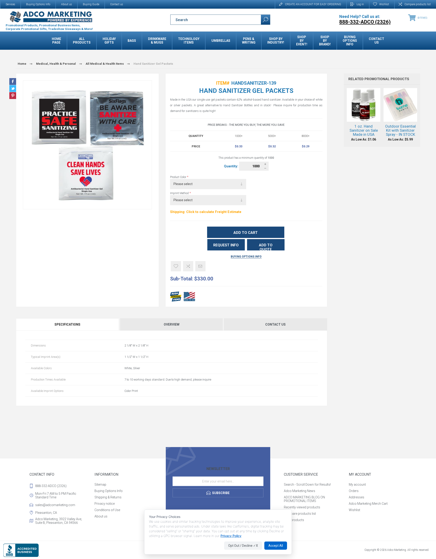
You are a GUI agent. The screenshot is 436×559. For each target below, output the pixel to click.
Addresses (356, 497)
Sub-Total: (181, 279)
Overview (171, 324)
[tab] (68, 324)
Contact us (116, 4)
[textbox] (212, 19)
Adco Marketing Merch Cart (368, 503)
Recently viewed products (302, 507)
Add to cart (245, 232)
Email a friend (200, 266)
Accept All (275, 545)
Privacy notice (104, 503)
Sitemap (100, 484)
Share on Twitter (12, 88)
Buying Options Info (38, 4)
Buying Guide (91, 4)
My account (357, 484)
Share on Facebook (12, 81)
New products (294, 520)
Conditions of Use (107, 510)
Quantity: (231, 166)
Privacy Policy (230, 536)
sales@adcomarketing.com (55, 505)
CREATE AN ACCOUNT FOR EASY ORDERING (313, 4)
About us (66, 4)
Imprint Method (179, 193)
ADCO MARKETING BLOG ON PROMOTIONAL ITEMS (304, 499)
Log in (360, 4)
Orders (354, 491)
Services (10, 4)
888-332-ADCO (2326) (51, 486)
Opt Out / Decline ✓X (243, 545)
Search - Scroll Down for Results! (307, 484)
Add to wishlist (176, 266)
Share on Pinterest (12, 95)
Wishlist (354, 510)
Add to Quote (265, 246)
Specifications (67, 324)
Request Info (226, 245)
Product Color (178, 177)
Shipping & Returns (107, 497)
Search (265, 20)
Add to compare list (188, 266)
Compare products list (417, 4)
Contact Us (275, 324)
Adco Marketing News (299, 491)
